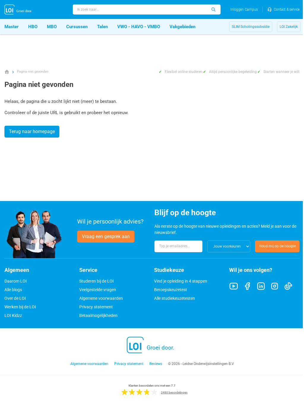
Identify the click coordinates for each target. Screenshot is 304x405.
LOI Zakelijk (289, 27)
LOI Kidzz (13, 315)
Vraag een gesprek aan (106, 236)
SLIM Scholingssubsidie (251, 27)
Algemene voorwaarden (101, 298)
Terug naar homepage (32, 131)
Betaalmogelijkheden (98, 315)
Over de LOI (15, 298)
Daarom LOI (15, 281)
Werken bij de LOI (20, 306)
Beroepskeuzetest (170, 289)
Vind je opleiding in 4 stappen (180, 281)
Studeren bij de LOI (96, 281)
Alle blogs (13, 289)
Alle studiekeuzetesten (174, 298)
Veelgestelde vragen (97, 289)
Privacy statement (96, 306)
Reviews (155, 364)
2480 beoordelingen (174, 392)
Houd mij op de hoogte (277, 246)
